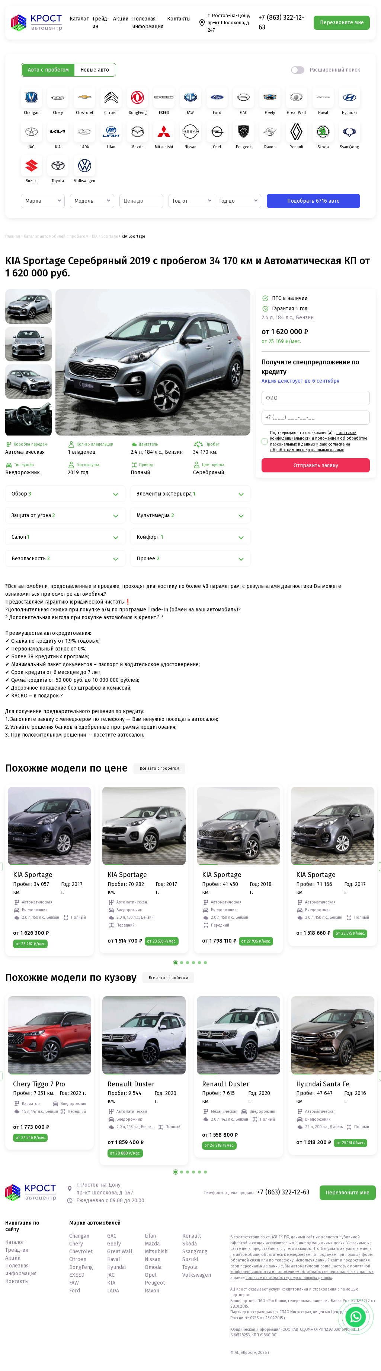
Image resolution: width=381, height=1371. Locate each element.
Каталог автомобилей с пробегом (56, 236)
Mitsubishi (157, 1251)
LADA (113, 1291)
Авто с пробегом (48, 70)
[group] (152, 362)
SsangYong (195, 1251)
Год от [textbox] (180, 201)
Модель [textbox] (83, 201)
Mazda (152, 1244)
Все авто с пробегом (159, 768)
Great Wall (119, 1251)
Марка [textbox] (33, 201)
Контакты (178, 19)
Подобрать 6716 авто (313, 201)
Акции (120, 19)
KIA (94, 236)
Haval (113, 1259)
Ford (74, 1291)
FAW (74, 1283)
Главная (12, 236)
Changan (79, 1236)
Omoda (153, 1267)
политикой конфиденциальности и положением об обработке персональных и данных (318, 438)
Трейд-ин (16, 1250)
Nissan (152, 1259)
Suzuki (190, 1259)
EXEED (76, 1275)
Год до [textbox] (227, 201)
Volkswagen (196, 1275)
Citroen (77, 1259)
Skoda (189, 1244)
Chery (76, 1244)
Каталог (79, 19)
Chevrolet (81, 1251)
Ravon (152, 1291)
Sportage (109, 236)
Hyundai (116, 1267)
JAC (111, 1275)
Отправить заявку (316, 465)
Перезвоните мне (342, 22)
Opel (151, 1275)
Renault (191, 1236)
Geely (114, 1244)
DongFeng (81, 1267)
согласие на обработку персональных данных (289, 1277)
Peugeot (155, 1283)
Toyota (190, 1267)
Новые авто (94, 70)
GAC (111, 1236)
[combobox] (43, 201)
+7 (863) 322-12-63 (281, 22)
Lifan (150, 1236)
